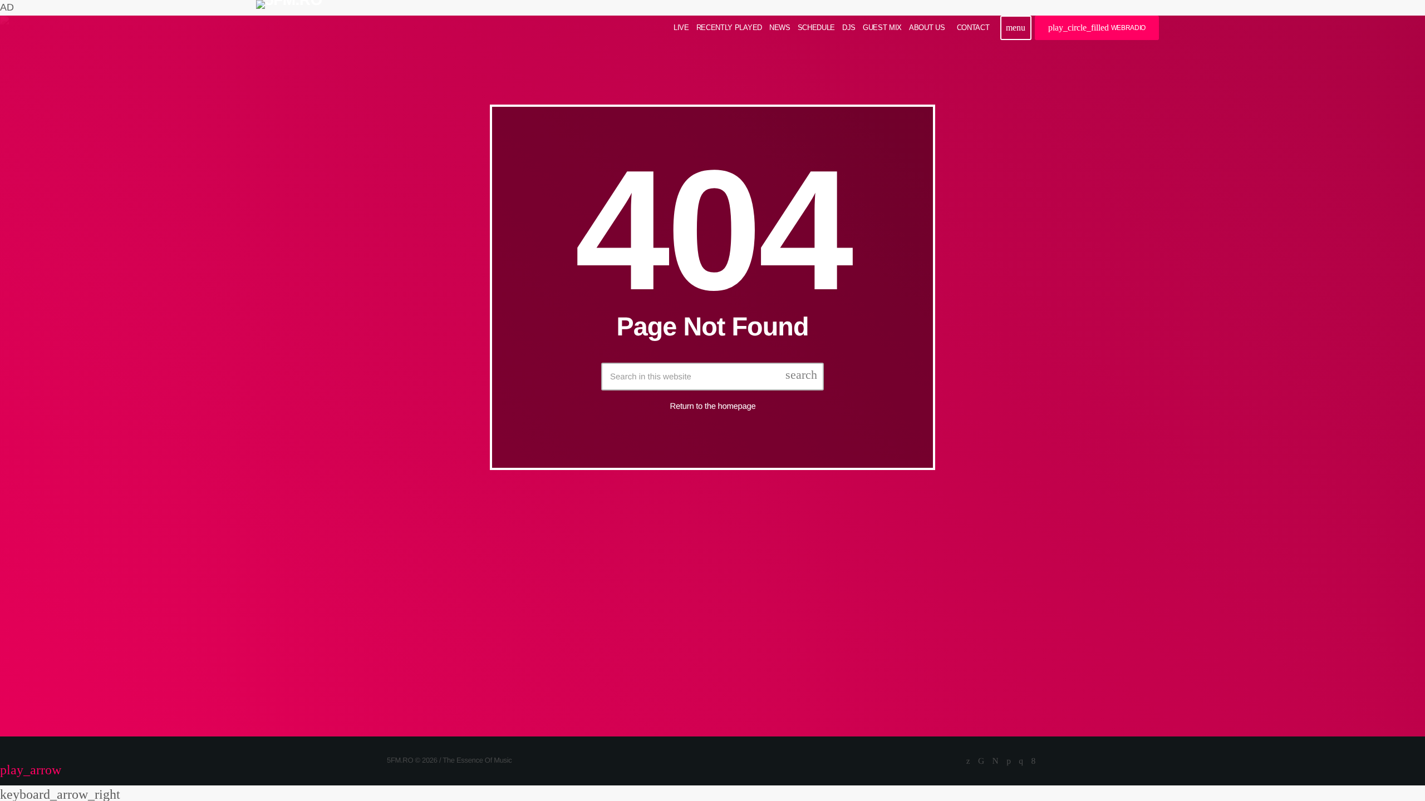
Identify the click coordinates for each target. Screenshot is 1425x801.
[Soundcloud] (1008, 761)
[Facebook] (1033, 761)
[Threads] (995, 761)
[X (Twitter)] (968, 761)
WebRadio (1097, 27)
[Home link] (289, 28)
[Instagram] (1021, 761)
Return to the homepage (713, 406)
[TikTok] (981, 761)
